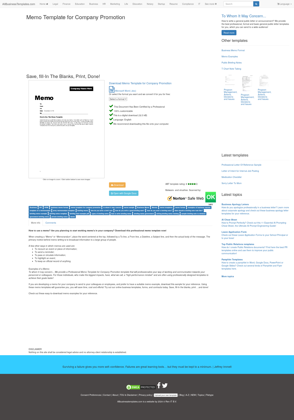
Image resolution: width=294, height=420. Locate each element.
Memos (154, 207)
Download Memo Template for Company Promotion (140, 83)
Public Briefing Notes (232, 62)
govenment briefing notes (39, 216)
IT (199, 3)
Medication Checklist (231, 177)
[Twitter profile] (165, 386)
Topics (201, 394)
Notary (150, 3)
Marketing (115, 3)
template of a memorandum (40, 210)
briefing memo (82, 210)
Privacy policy (145, 394)
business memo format (59, 207)
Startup (161, 3)
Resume (174, 3)
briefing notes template (58, 213)
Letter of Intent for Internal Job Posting (240, 170)
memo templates (166, 207)
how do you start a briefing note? (159, 210)
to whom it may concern (112, 207)
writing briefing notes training (167, 213)
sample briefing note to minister (193, 213)
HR (104, 3)
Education (80, 3)
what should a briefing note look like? (188, 210)
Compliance (188, 3)
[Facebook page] (159, 386)
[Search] (256, 3)
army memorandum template (64, 210)
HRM (46, 207)
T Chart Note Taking (231, 68)
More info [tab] (35, 222)
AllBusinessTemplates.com (18, 4)
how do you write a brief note (102, 210)
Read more (229, 32)
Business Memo (143, 207)
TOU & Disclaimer (128, 394)
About (115, 394)
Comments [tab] (50, 222)
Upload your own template (166, 395)
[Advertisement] (118, 46)
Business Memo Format (233, 50)
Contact (107, 394)
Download (118, 184)
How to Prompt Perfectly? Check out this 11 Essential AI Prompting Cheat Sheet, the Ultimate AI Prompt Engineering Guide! (254, 222)
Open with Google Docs (124, 193)
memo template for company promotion (86, 207)
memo (72, 216)
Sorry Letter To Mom (232, 183)
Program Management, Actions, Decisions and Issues (230, 94)
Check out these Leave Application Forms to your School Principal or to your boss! (255, 234)
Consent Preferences (91, 394)
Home (43, 3)
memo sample (129, 207)
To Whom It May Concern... (244, 15)
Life (126, 3)
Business (93, 3)
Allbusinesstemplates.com (129, 401)
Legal (55, 3)
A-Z (187, 394)
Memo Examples (230, 56)
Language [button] (284, 3)
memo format (180, 207)
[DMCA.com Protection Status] (141, 386)
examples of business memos (199, 207)
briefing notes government (144, 213)
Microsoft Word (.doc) (125, 90)
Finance (66, 3)
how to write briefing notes (121, 213)
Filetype (209, 394)
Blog (181, 394)
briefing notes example (38, 213)
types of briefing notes (100, 213)
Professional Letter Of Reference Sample (241, 164)
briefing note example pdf (79, 213)
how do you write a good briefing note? (129, 210)
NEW (193, 394)
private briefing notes (59, 216)
